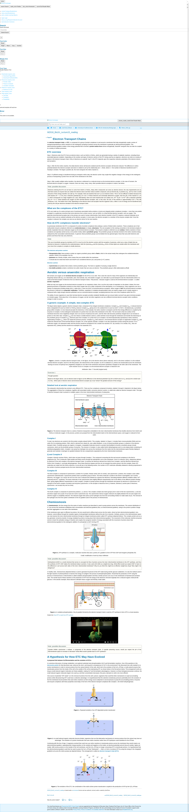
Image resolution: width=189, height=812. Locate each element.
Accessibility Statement (98, 809)
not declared (76, 790)
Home (54, 127)
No (71, 800)
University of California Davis (85, 127)
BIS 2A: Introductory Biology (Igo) (107, 127)
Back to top (50, 795)
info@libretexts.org (127, 809)
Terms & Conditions (86, 809)
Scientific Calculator (8, 85)
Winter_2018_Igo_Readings (129, 127)
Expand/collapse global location (141, 127)
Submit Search (5, 32)
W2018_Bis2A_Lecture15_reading (55, 790)
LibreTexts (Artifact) (67, 127)
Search (49, 124)
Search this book (4, 27)
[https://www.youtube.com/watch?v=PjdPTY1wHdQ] (94, 643)
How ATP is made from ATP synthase (63, 615)
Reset (2, 43)
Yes (65, 800)
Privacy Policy (76, 809)
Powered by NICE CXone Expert (70, 806)
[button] (6, 97)
